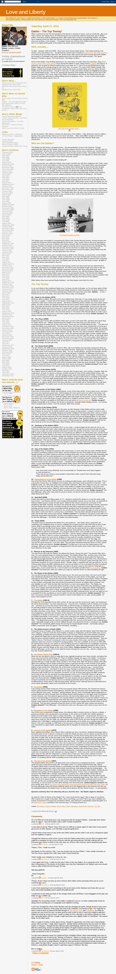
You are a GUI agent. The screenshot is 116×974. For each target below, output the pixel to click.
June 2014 (6, 310)
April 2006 (5, 156)
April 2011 (5, 255)
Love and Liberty (26, 12)
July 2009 (5, 222)
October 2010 (7, 245)
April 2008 (5, 196)
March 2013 (6, 293)
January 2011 (7, 250)
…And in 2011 (7, 408)
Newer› (34, 965)
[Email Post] (55, 811)
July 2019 (5, 355)
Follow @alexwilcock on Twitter (13, 57)
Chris (42, 824)
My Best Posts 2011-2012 (11, 90)
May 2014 (5, 308)
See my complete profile (11, 52)
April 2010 (5, 237)
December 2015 (8, 328)
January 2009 (7, 211)
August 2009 (6, 223)
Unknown (44, 878)
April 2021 (5, 370)
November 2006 (8, 167)
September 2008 (8, 205)
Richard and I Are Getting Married (14, 83)
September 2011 (8, 264)
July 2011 (5, 260)
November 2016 (8, 337)
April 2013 (5, 294)
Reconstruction (95, 568)
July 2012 (5, 279)
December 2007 (8, 189)
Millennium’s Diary (40, 802)
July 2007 (5, 181)
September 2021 (8, 374)
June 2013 (6, 298)
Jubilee (93, 63)
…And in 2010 (7, 406)
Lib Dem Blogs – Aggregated (12, 136)
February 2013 (7, 291)
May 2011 (5, 257)
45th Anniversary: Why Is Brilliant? (13, 104)
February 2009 (7, 213)
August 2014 (6, 311)
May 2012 (5, 276)
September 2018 (8, 348)
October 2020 (7, 369)
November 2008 (8, 208)
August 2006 (6, 162)
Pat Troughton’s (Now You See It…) (14, 108)
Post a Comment (41, 953)
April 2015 (5, 320)
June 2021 (6, 372)
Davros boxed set (84, 400)
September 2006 (8, 164)
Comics (47, 806)
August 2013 (6, 301)
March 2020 (6, 359)
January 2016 (7, 330)
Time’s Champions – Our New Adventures (13, 122)
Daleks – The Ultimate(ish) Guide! (14, 102)
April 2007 (5, 176)
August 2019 (6, 357)
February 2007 (7, 172)
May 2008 (5, 198)
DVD (68, 806)
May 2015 (5, 321)
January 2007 (7, 171)
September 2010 (8, 244)
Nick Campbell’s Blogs (10, 143)
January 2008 (7, 191)
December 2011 (8, 269)
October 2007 (7, 186)
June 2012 (6, 277)
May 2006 (5, 157)
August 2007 (6, 183)
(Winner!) (16, 408)
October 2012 (7, 284)
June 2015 (6, 323)
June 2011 (6, 259)
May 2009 (5, 218)
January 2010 (7, 232)
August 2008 (6, 203)
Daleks (53, 806)
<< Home (35, 962)
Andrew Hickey (7, 141)
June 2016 (6, 333)
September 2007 (8, 184)
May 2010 (5, 238)
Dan (42, 898)
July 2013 (5, 299)
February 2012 (7, 271)
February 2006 (7, 152)
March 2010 (6, 235)
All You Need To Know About (15, 99)
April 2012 (5, 274)
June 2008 (6, 200)
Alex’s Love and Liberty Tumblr (13, 128)
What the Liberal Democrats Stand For (14, 87)
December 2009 (8, 230)
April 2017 (5, 342)
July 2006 (5, 161)
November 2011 (8, 267)
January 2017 (7, 340)
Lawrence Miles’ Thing (14, 146)
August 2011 (6, 262)
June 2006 (6, 159)
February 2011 (7, 252)
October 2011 (7, 266)
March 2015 (6, 318)
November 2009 (8, 228)
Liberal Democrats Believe (11, 116)
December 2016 (8, 338)
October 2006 (7, 166)
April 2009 (5, 216)
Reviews (90, 806)
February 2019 (7, 352)
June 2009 (6, 220)
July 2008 (5, 201)
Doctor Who (61, 806)
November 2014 (8, 316)
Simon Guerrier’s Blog (10, 144)
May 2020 (5, 362)
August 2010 (6, 242)
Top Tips (97, 806)
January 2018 (7, 347)
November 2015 (8, 326)
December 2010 (8, 249)
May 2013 (5, 296)
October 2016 (7, 335)
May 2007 (5, 178)
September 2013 (8, 303)
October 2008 (7, 206)
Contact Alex (8, 65)
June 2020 (6, 364)
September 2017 (8, 345)
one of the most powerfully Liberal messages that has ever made (77, 784)
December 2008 (8, 210)
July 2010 (5, 240)
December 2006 (8, 169)
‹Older (40, 965)
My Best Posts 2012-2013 (11, 84)
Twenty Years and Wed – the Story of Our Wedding (14, 119)
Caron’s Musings (8, 139)
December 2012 (8, 288)
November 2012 (8, 286)
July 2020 (5, 365)
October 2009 (7, 227)
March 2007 (6, 174)
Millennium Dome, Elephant (12, 134)
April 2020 (5, 360)
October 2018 (7, 350)
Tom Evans (44, 844)
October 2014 (7, 315)
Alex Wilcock (45, 859)
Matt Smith (83, 806)
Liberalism (74, 806)
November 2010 (8, 247)
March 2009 (6, 215)
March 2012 (6, 272)
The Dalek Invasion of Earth (70, 235)
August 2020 (6, 367)
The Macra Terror (8, 107)
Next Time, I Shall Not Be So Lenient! (12, 125)
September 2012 (8, 282)
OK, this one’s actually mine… (69, 128)
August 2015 (6, 325)
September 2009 (8, 225)
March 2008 (6, 194)
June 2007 (6, 179)
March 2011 (6, 254)
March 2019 (6, 354)
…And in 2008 (7, 393)
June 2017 (6, 343)
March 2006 (6, 154)
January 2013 (7, 289)
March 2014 (6, 304)
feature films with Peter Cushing (95, 53)
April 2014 (5, 306)
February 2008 (7, 193)
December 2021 (8, 376)
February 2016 (7, 332)
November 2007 (8, 188)
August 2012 (6, 281)
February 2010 (7, 233)
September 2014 (8, 313)
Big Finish (40, 806)
